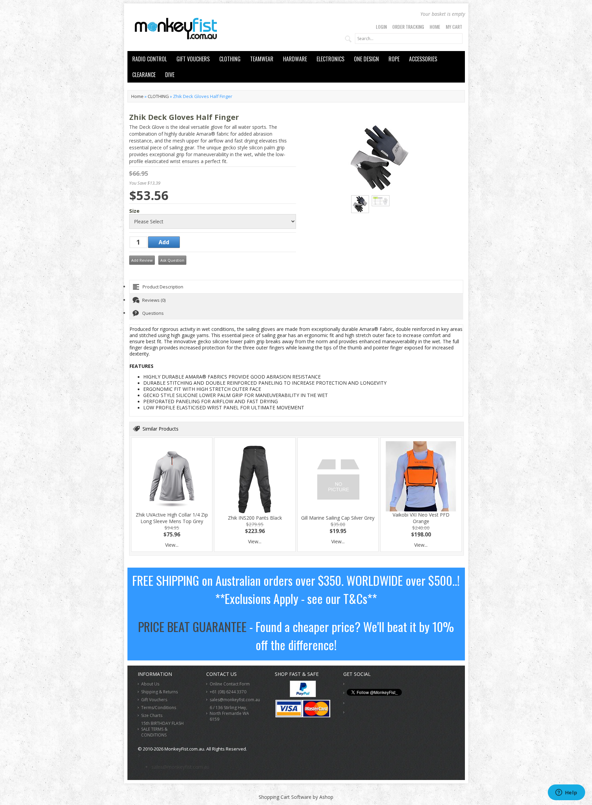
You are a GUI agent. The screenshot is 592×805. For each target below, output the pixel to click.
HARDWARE (295, 59)
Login (381, 26)
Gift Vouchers (154, 700)
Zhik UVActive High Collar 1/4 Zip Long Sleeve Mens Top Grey (172, 517)
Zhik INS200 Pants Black (255, 518)
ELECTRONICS (330, 59)
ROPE (393, 59)
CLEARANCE (144, 75)
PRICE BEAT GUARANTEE (192, 626)
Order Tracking (408, 26)
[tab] (296, 287)
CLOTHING (230, 59)
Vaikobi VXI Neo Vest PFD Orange (421, 517)
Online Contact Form (230, 684)
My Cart (454, 26)
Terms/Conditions (158, 707)
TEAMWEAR (261, 59)
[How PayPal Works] (303, 695)
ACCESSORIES (423, 59)
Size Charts (151, 715)
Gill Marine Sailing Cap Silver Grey (337, 518)
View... (171, 545)
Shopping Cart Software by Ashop (296, 797)
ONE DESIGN (366, 59)
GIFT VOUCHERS (193, 59)
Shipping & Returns (159, 692)
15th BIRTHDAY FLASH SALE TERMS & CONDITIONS (162, 729)
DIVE (169, 75)
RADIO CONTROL (149, 59)
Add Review (142, 260)
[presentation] (296, 286)
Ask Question (172, 260)
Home (435, 26)
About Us (150, 684)
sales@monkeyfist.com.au (235, 700)
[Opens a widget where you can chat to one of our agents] (566, 793)
